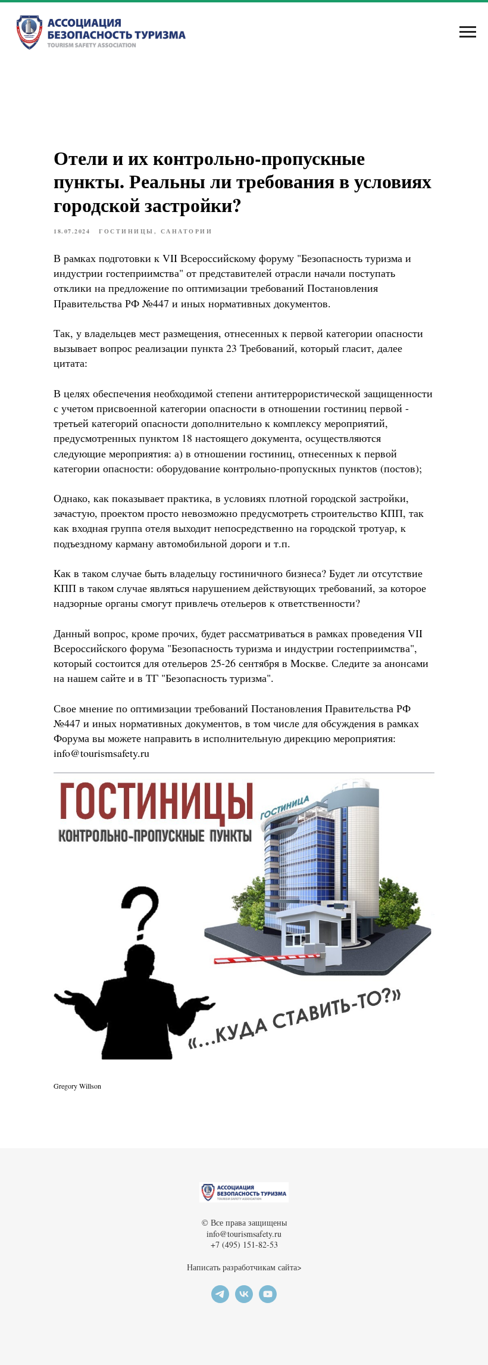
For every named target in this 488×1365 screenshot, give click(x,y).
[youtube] (268, 1300)
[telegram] (220, 1300)
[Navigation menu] (467, 32)
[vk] (244, 1300)
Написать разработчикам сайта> (244, 1267)
